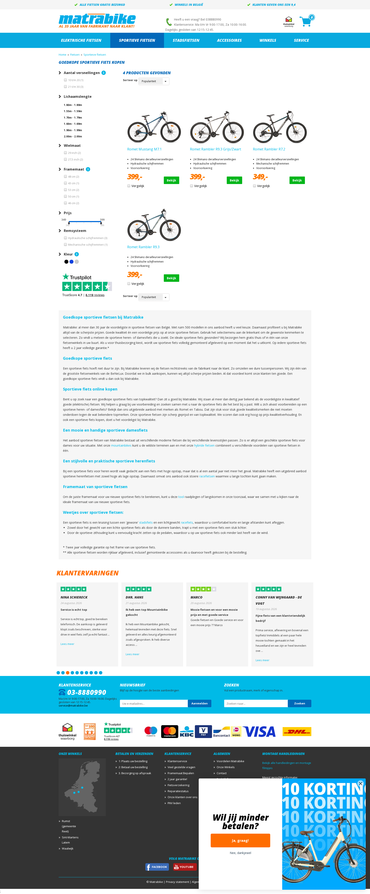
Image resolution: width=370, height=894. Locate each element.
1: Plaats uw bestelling (133, 761)
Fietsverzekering (178, 785)
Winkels (268, 40)
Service (301, 40)
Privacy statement (177, 882)
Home (62, 54)
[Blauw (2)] (71, 261)
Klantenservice (177, 761)
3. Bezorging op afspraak (135, 773)
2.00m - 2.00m (73, 136)
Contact (222, 773)
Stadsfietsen (186, 40)
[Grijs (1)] (76, 261)
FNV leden (174, 803)
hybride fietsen (204, 445)
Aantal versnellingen (82, 72)
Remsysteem (75, 230)
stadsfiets (146, 522)
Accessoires (229, 40)
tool (181, 497)
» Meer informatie (103, 73)
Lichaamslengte (78, 96)
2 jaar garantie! (177, 779)
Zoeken (299, 703)
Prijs (68, 213)
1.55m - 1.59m (73, 111)
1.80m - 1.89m (73, 105)
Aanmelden (199, 703)
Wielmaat (72, 145)
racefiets (187, 522)
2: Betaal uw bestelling (133, 767)
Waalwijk (67, 848)
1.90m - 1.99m (73, 130)
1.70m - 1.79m (73, 117)
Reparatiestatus (178, 791)
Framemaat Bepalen (181, 773)
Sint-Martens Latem (70, 839)
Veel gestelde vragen (181, 767)
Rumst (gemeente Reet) (69, 826)
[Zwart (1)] (66, 261)
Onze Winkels (226, 767)
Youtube (186, 867)
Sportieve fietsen (137, 40)
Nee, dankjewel (240, 853)
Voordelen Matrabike (230, 761)
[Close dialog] (360, 783)
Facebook (159, 867)
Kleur (68, 254)
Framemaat (74, 169)
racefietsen (207, 476)
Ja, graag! (240, 840)
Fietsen (75, 54)
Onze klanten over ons (182, 797)
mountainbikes (121, 445)
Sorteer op (130, 80)
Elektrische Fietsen (81, 40)
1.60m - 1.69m (73, 124)
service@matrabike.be (73, 705)
